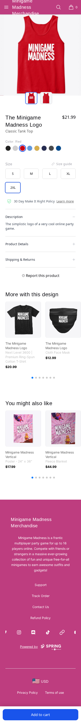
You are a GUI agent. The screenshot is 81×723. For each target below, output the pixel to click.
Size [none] (8, 164)
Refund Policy (40, 618)
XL (68, 173)
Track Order (41, 596)
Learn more (65, 201)
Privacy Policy (27, 692)
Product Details (16, 244)
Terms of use (54, 692)
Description (14, 217)
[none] (61, 164)
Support (41, 585)
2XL (13, 187)
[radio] (12, 173)
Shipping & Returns (20, 259)
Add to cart (40, 714)
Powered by (29, 647)
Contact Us (40, 607)
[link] (23, 319)
